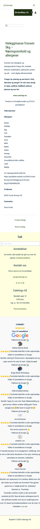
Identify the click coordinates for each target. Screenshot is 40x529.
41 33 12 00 (20, 283)
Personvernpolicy (20, 309)
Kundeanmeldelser (23, 258)
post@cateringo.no (20, 277)
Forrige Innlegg (20, 220)
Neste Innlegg (20, 227)
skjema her (17, 271)
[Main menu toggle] (34, 5)
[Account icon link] (35, 13)
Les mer (24, 506)
